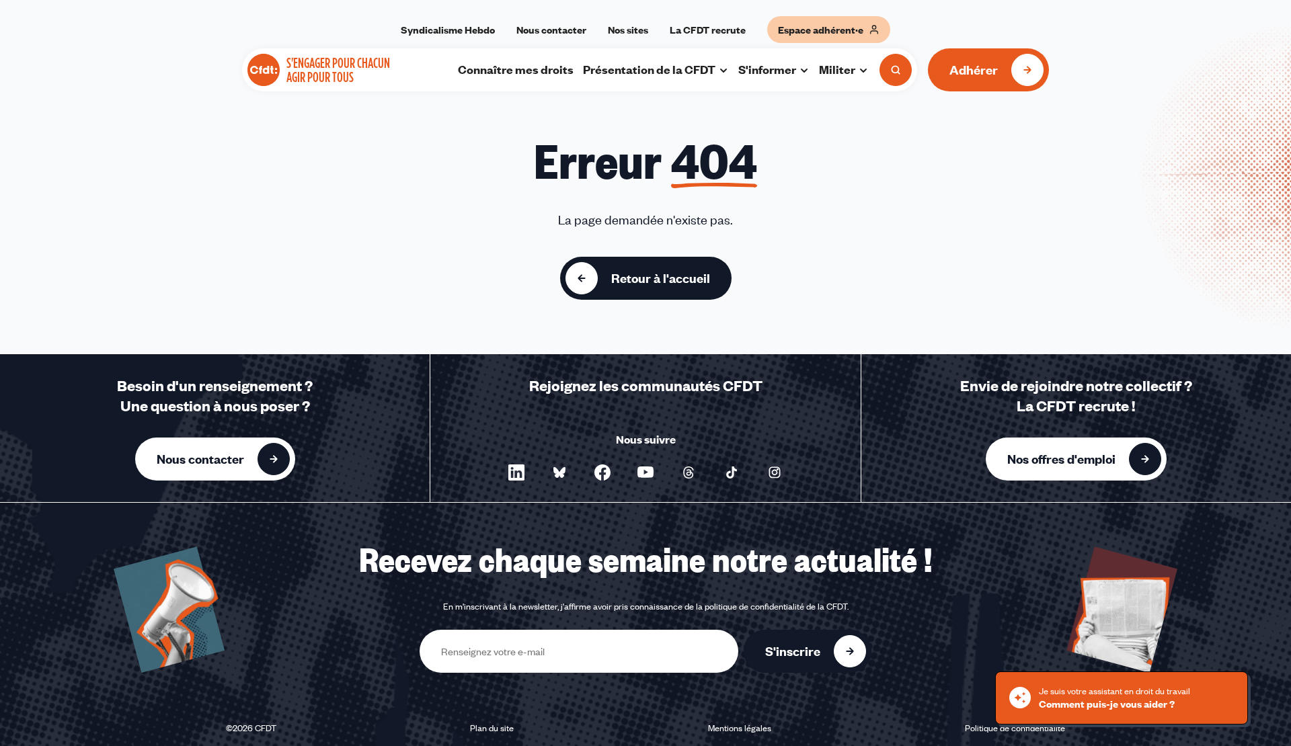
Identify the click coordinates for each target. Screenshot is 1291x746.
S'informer (767, 69)
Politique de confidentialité (1015, 728)
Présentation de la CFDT (649, 69)
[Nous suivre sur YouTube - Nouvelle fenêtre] (645, 472)
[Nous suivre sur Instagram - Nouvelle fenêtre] (775, 472)
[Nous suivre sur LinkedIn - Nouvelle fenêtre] (516, 472)
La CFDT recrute (708, 29)
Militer (837, 69)
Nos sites (628, 29)
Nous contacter (551, 29)
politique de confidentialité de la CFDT (776, 606)
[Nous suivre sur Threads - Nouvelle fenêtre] (688, 472)
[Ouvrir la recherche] (895, 70)
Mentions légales (739, 728)
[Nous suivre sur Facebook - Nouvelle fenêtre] (602, 472)
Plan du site (492, 728)
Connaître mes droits (516, 69)
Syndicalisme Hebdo (448, 29)
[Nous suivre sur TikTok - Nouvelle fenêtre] (731, 472)
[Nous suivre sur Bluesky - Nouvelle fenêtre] (559, 472)
